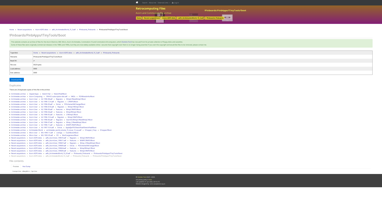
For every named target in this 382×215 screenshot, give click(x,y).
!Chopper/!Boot (106, 130)
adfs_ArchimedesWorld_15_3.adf (191, 18)
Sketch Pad (46, 94)
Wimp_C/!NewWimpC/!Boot (76, 122)
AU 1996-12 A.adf (47, 102)
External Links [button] (163, 3)
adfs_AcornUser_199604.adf (56, 148)
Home (139, 18)
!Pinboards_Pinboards (215, 18)
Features (59, 109)
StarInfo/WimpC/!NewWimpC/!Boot (79, 120)
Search (144, 3)
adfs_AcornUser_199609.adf (56, 146)
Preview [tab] (16, 166)
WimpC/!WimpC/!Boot (76, 107)
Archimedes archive (18, 94)
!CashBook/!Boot (72, 133)
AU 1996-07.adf (46, 122)
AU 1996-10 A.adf (47, 117)
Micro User (33, 133)
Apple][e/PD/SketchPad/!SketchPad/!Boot (81, 127)
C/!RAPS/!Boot (73, 102)
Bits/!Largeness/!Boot (70, 135)
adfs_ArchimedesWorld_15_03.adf (58, 153)
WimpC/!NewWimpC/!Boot (76, 99)
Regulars (59, 99)
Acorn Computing (35, 96)
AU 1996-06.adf (46, 120)
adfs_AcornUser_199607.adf (56, 143)
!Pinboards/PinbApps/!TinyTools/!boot (108, 153)
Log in (176, 3)
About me (152, 3)
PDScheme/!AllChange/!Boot (74, 104)
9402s (73, 96)
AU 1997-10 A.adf (47, 127)
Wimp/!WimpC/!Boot (73, 112)
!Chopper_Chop (90, 130)
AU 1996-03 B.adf (47, 107)
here (150, 180)
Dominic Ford (127, 42)
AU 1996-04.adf (46, 112)
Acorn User (33, 99)
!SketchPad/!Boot (60, 94)
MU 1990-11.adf (47, 133)
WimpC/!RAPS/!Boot (73, 109)
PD (57, 135)
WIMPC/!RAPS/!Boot (73, 125)
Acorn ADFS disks (169, 18)
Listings (59, 133)
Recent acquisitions (152, 18)
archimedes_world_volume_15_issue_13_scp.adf (63, 130)
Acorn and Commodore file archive (153, 12)
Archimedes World (36, 130)
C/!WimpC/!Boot (72, 114)
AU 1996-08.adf (46, 99)
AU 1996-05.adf (46, 114)
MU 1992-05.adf (47, 135)
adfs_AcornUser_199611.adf (56, 140)
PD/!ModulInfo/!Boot (86, 96)
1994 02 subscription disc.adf (56, 96)
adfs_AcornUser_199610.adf (56, 138)
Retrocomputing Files (150, 8)
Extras (58, 104)
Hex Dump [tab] (26, 166)
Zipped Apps (34, 94)
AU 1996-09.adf (46, 104)
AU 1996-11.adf (46, 125)
